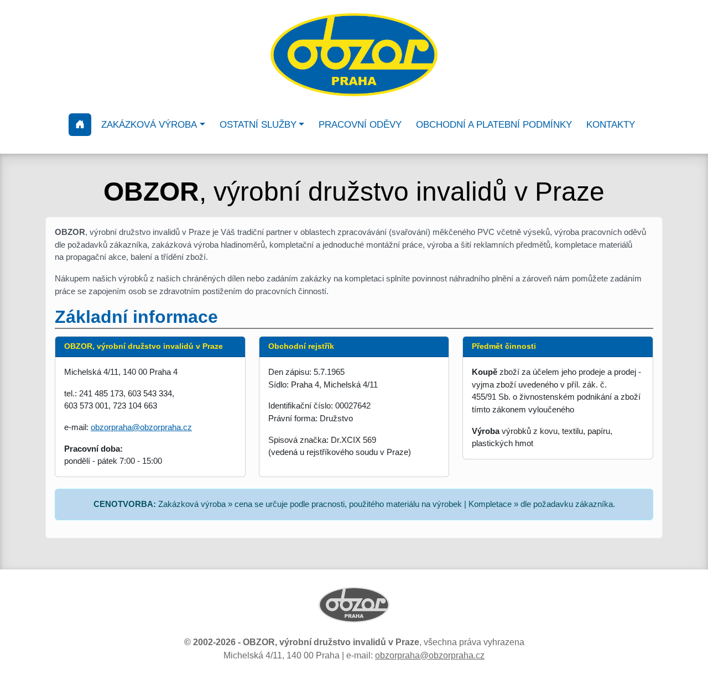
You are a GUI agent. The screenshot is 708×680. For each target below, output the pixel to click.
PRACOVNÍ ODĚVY (360, 124)
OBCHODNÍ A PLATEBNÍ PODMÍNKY (494, 124)
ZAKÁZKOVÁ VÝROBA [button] (149, 124)
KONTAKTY (610, 124)
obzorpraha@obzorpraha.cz (141, 427)
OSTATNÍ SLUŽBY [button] (258, 124)
